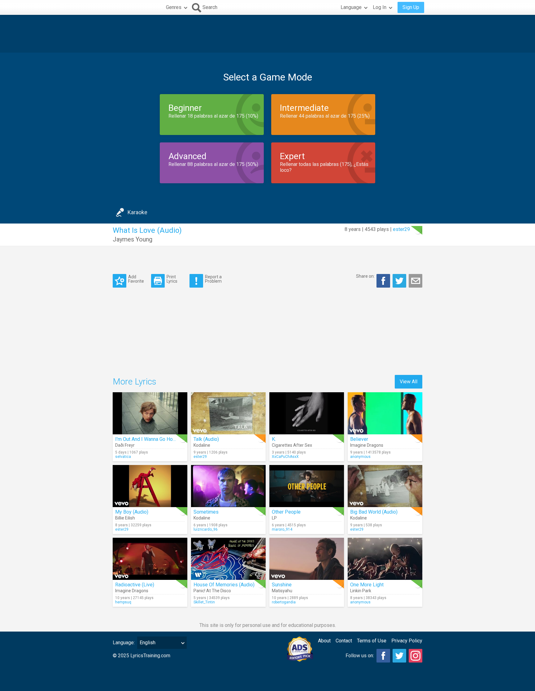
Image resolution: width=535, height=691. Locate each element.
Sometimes (206, 512)
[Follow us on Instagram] (415, 656)
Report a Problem (213, 278)
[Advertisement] (267, 34)
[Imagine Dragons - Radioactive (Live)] (150, 559)
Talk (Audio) (206, 439)
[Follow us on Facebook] (383, 656)
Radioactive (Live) (134, 585)
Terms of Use (371, 641)
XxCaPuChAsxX (285, 456)
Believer (359, 439)
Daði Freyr (125, 445)
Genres (173, 7)
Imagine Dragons (366, 445)
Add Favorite (136, 278)
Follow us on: (360, 655)
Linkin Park (360, 590)
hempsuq (123, 602)
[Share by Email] (415, 281)
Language (351, 7)
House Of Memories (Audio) (224, 585)
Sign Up (410, 7)
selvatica (123, 456)
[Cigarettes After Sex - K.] (306, 413)
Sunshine (282, 585)
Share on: (365, 276)
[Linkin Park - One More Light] (385, 559)
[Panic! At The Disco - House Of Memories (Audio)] (228, 559)
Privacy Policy (406, 641)
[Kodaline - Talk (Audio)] (228, 413)
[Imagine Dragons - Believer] (385, 413)
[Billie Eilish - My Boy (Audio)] (150, 486)
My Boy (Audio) (131, 512)
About (324, 641)
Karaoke (137, 212)
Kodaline (202, 445)
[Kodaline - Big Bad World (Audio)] (385, 486)
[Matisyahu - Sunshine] (306, 559)
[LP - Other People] (306, 486)
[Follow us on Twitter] (399, 656)
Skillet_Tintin (204, 602)
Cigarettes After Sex (292, 445)
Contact (344, 641)
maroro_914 (282, 529)
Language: (124, 642)
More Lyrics (134, 381)
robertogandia (284, 602)
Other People (286, 512)
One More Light (367, 585)
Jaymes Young (132, 239)
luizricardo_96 (206, 529)
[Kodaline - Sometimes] (228, 486)
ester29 (401, 229)
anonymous (360, 456)
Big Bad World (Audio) (374, 512)
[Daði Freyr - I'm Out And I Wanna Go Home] (150, 413)
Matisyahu (282, 590)
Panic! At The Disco (212, 590)
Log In (379, 7)
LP (274, 517)
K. (274, 439)
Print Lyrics (172, 278)
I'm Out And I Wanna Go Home (147, 439)
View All (408, 382)
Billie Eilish (125, 517)
